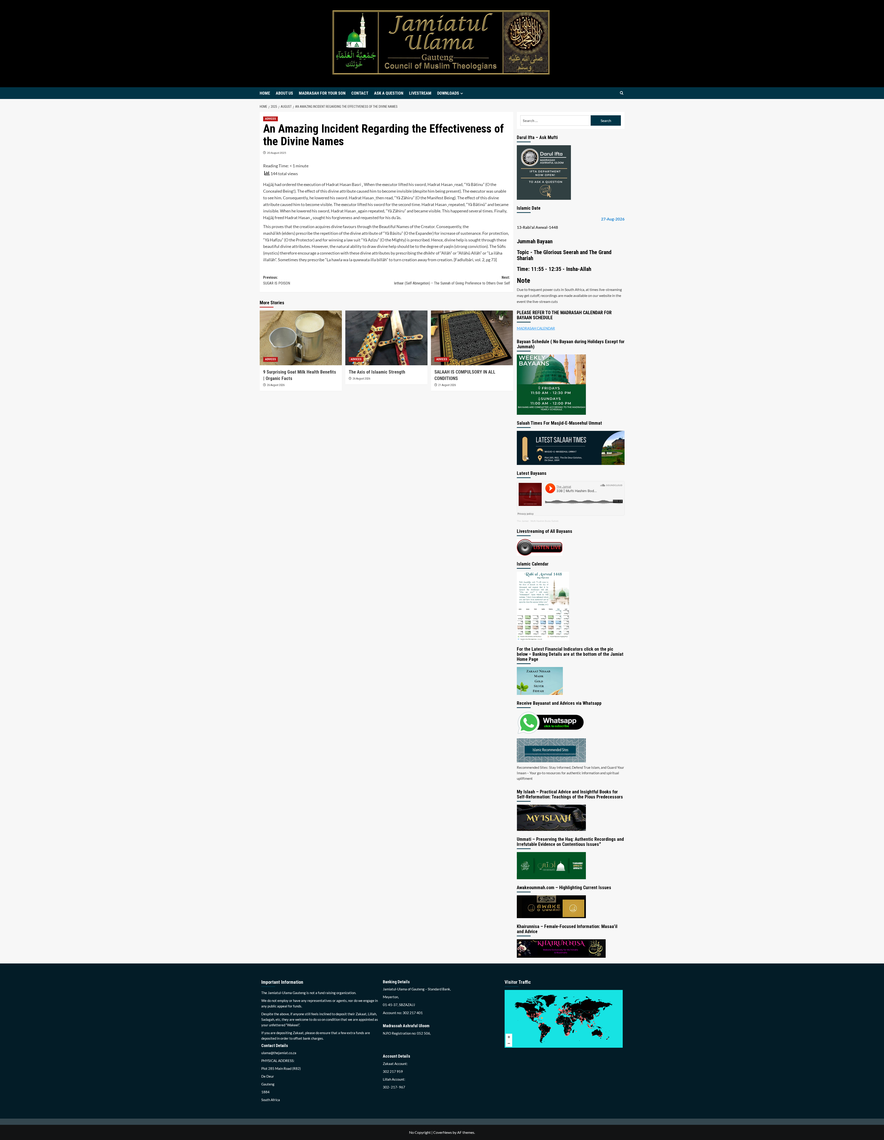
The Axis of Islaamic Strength (377, 372)
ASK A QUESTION (388, 93)
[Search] (622, 93)
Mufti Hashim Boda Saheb (544, 521)
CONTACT (359, 93)
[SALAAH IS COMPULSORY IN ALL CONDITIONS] (472, 337)
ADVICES (270, 118)
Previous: (276, 280)
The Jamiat (523, 521)
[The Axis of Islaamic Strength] (386, 337)
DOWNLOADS (448, 93)
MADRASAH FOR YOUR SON (322, 93)
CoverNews (442, 1132)
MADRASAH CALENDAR (536, 328)
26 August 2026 (276, 385)
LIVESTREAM (420, 93)
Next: (452, 280)
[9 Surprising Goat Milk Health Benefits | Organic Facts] (301, 337)
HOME (265, 93)
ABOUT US (284, 93)
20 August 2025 (276, 152)
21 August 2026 (447, 385)
